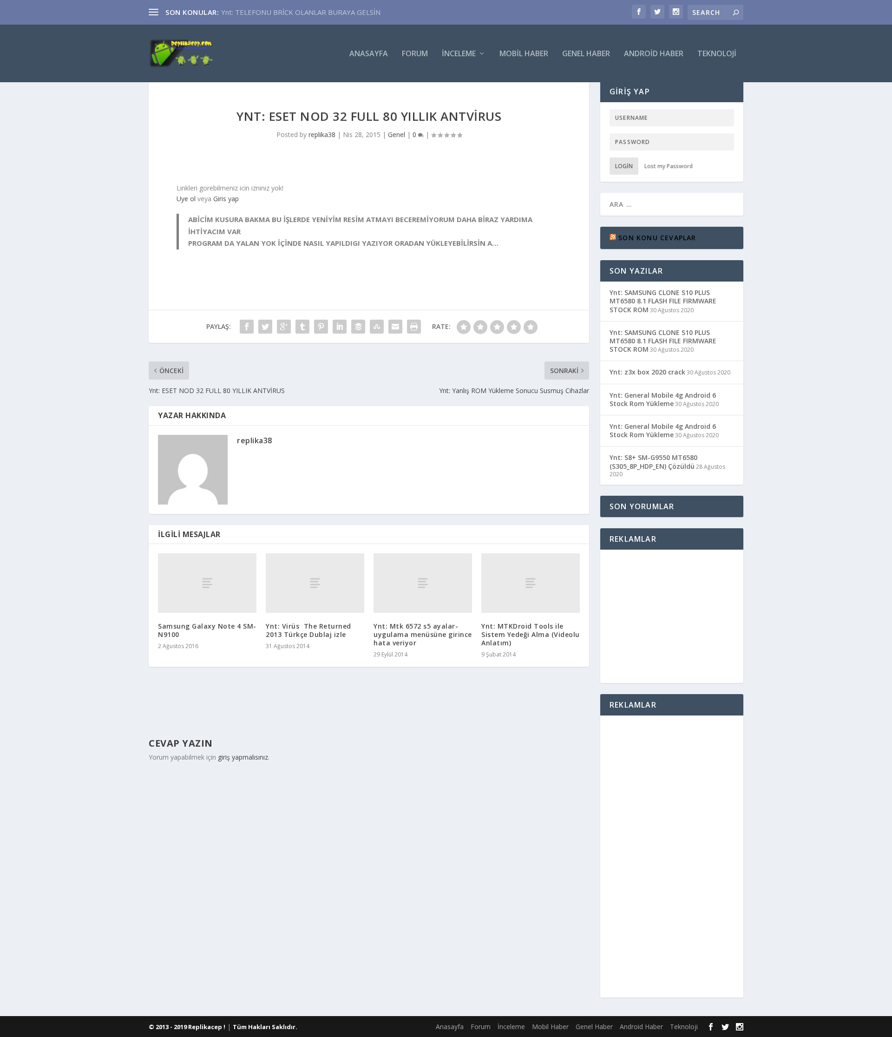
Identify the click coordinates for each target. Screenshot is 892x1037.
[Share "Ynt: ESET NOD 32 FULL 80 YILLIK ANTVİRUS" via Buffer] (358, 326)
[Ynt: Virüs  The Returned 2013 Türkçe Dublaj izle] (315, 582)
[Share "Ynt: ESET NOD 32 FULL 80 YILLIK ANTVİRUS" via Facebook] (246, 326)
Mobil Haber (523, 54)
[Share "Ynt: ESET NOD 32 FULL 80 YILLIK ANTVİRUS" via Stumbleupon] (376, 326)
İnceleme (459, 54)
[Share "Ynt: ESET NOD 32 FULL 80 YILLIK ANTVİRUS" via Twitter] (265, 326)
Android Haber (653, 54)
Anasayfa (368, 54)
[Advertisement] (678, 615)
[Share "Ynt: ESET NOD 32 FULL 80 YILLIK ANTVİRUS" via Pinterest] (321, 326)
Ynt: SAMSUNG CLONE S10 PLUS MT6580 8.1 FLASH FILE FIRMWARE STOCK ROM (663, 301)
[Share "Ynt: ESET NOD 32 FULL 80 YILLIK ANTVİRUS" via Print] (414, 326)
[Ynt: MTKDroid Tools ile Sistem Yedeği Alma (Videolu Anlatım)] (530, 582)
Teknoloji (716, 54)
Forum (415, 54)
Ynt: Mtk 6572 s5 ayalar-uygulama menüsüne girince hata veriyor (423, 634)
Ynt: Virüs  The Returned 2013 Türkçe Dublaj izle (308, 630)
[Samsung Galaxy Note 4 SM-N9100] (207, 582)
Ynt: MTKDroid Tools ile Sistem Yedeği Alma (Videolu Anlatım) (530, 634)
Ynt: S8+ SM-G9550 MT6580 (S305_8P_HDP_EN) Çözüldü (653, 461)
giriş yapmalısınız (243, 757)
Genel (396, 134)
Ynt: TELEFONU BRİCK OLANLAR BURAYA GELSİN (300, 12)
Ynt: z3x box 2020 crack (647, 372)
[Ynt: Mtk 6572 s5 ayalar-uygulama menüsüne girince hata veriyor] (423, 582)
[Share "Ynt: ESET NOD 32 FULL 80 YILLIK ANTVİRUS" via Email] (395, 326)
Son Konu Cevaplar (657, 237)
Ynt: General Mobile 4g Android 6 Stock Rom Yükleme (663, 399)
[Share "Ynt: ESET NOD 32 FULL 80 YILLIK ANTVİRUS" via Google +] (284, 326)
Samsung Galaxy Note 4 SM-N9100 (207, 630)
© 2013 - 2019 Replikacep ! (187, 1027)
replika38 (321, 134)
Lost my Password (668, 166)
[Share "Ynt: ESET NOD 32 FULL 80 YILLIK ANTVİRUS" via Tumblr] (302, 326)
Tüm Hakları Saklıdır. (265, 1027)
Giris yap (226, 198)
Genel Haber (586, 54)
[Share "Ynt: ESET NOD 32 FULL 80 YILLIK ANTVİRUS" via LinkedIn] (339, 326)
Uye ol (186, 198)
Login (624, 166)
